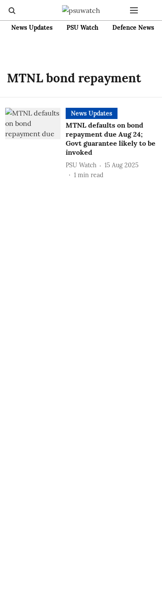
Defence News (133, 27)
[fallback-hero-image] (35, 143)
